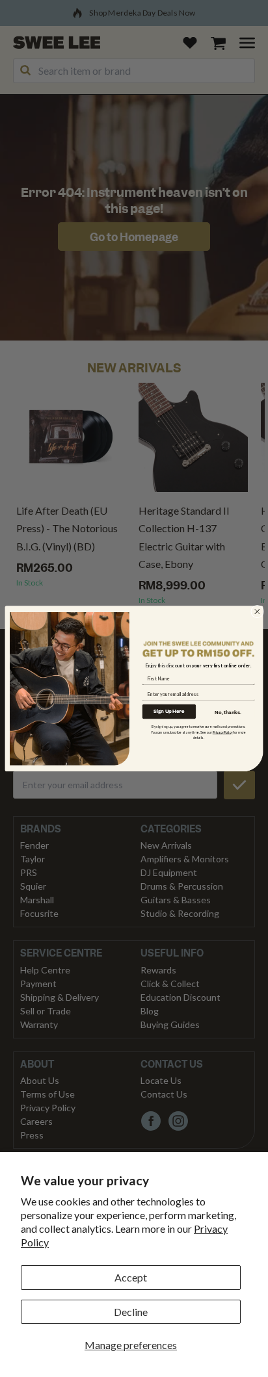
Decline (131, 1312)
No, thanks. (228, 711)
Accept (130, 1277)
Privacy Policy (223, 732)
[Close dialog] (257, 611)
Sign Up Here (169, 711)
